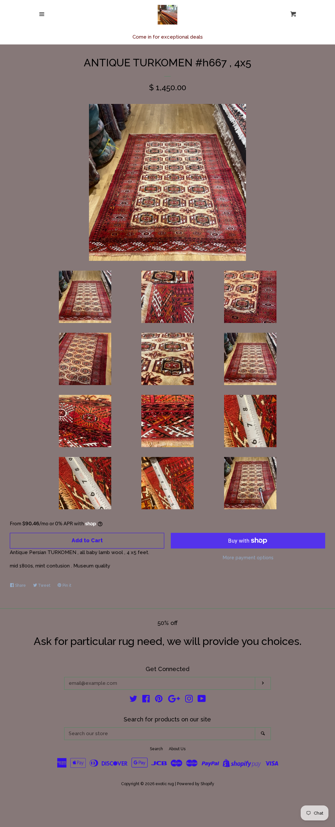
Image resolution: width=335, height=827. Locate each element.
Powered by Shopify (195, 784)
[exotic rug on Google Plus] (174, 700)
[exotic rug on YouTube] (202, 700)
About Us (177, 749)
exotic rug (164, 784)
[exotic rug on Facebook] (146, 700)
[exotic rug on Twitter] (133, 700)
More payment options (248, 557)
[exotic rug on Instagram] (189, 700)
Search (156, 749)
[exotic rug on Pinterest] (159, 700)
